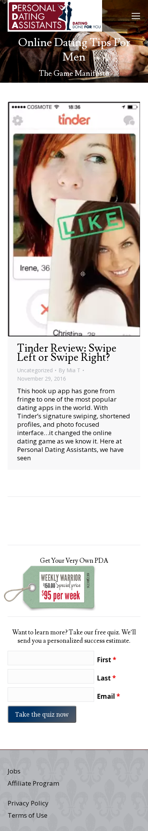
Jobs (14, 771)
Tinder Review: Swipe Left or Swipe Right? (67, 353)
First (106, 660)
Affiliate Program (33, 783)
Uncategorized (35, 370)
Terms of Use (27, 815)
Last (106, 678)
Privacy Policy (28, 803)
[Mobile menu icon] (135, 16)
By (69, 370)
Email (108, 696)
